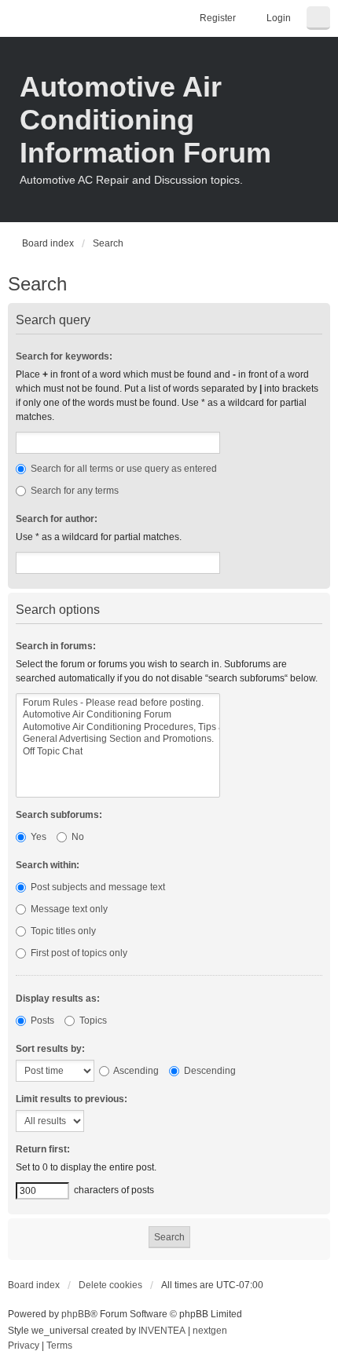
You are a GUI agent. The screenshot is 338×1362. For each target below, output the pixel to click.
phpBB (75, 1314)
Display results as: (58, 998)
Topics (92, 1020)
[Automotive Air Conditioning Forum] (118, 715)
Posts (41, 1020)
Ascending (135, 1070)
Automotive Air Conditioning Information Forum (145, 120)
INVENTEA (162, 1330)
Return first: (43, 1149)
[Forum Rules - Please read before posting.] (118, 703)
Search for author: (56, 518)
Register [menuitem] (218, 18)
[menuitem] (23, 1346)
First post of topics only (77, 953)
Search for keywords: (64, 356)
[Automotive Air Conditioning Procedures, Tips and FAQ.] (118, 727)
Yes (37, 836)
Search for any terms (73, 490)
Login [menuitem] (278, 18)
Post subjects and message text (96, 887)
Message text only (68, 909)
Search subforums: (59, 814)
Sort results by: (50, 1048)
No (76, 836)
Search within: (47, 865)
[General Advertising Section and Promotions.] (118, 739)
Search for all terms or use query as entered (122, 468)
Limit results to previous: (71, 1099)
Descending (209, 1070)
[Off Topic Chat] (118, 752)
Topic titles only (62, 931)
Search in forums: (56, 646)
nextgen (210, 1330)
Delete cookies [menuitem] (110, 1285)
